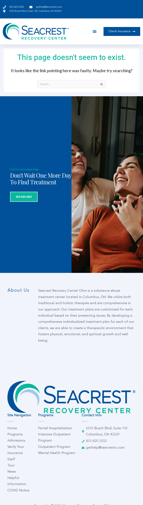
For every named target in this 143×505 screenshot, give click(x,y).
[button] (95, 31)
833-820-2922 (24, 196)
